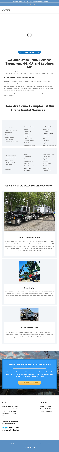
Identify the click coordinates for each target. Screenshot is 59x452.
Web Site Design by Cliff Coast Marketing (31, 443)
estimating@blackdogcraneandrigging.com (39, 1)
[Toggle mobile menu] (56, 11)
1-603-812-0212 (48, 411)
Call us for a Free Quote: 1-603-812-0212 (21, 1)
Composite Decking (48, 133)
